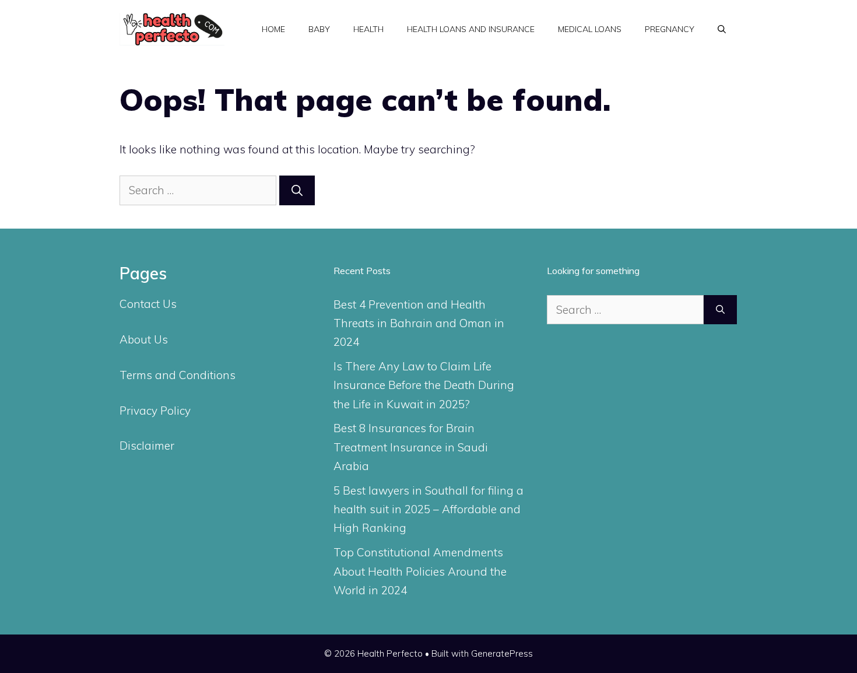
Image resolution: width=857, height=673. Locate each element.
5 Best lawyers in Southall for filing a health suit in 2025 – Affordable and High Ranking (428, 509)
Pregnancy (669, 29)
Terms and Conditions (178, 375)
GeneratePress (502, 653)
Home (273, 29)
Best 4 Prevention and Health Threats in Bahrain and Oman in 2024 (418, 323)
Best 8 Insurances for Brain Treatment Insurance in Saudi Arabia (410, 447)
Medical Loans (589, 29)
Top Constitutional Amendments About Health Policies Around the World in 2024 (420, 571)
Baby (319, 29)
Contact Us (148, 304)
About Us (144, 339)
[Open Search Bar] (721, 29)
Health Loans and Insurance (471, 29)
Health (368, 29)
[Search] (297, 190)
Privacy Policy (155, 411)
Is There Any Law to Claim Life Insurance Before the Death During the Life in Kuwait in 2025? (423, 385)
